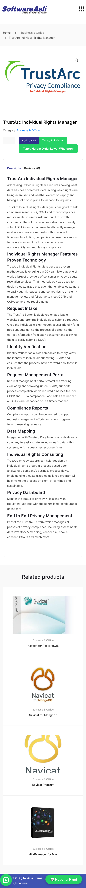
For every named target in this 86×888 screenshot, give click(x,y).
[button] (76, 60)
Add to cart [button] (45, 878)
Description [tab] (14, 168)
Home (7, 32)
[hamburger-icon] (81, 10)
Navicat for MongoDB (43, 715)
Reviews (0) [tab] (32, 168)
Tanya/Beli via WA (53, 140)
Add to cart (29, 140)
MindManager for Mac (43, 854)
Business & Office (32, 32)
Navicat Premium (43, 784)
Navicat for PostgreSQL (43, 645)
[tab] (14, 169)
